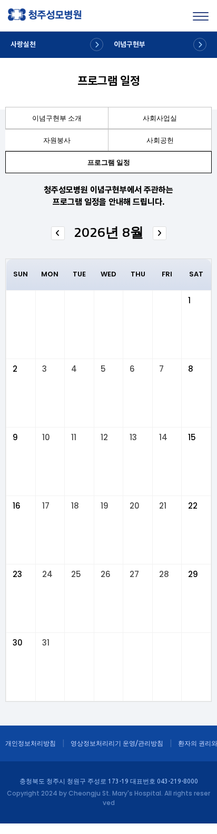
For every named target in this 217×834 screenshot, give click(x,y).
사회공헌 (160, 140)
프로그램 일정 (108, 162)
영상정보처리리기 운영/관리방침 (117, 743)
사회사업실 (160, 118)
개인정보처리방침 (30, 743)
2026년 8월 (109, 232)
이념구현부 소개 (57, 118)
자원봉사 (57, 140)
